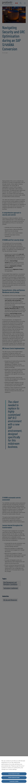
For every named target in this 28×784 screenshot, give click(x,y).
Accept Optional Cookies (14, 773)
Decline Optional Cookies (14, 777)
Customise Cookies (14, 781)
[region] (14, 770)
